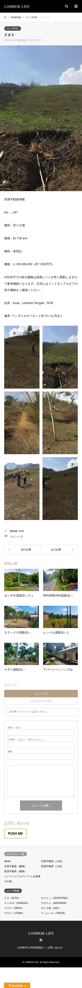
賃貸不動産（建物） (15, 871)
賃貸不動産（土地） (52, 866)
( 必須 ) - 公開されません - (26, 739)
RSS (41, 939)
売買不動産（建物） (15, 866)
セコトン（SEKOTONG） (55, 898)
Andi (21, 531)
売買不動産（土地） (52, 861)
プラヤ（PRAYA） (14, 908)
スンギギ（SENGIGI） (17, 903)
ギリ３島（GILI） (51, 908)
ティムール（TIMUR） (54, 913)
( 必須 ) (14, 727)
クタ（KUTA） (12, 28)
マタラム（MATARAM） (54, 903)
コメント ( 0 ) (41, 693)
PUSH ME (15, 833)
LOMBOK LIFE (41, 933)
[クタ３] (59, 550)
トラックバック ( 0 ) (41, 700)
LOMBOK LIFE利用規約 (30, 947)
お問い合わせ (54, 947)
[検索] (66, 6)
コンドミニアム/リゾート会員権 (22, 876)
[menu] (75, 6)
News (7, 861)
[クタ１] (22, 550)
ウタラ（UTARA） (14, 913)
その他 (8, 881)
